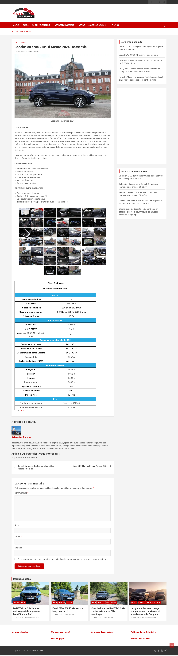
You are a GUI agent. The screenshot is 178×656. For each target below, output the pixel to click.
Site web (18, 548)
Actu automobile (35, 650)
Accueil (15, 31)
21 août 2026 (57, 614)
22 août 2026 (18, 618)
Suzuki (21, 411)
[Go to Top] (172, 645)
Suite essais (25, 31)
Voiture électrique (41, 25)
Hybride (81, 25)
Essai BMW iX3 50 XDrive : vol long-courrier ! (139, 55)
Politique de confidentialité (143, 632)
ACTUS (16, 25)
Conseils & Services (97, 25)
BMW (23, 602)
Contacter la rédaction (102, 632)
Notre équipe (57, 638)
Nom (17, 525)
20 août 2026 (136, 618)
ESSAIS (26, 25)
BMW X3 (62, 602)
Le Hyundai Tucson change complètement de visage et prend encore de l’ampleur (145, 611)
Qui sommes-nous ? (60, 632)
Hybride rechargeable (64, 25)
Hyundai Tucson (153, 602)
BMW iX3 (101, 602)
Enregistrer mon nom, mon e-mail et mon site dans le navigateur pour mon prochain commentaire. (62, 559)
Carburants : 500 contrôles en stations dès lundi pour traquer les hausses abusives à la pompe (138, 212)
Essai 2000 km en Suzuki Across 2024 (90, 466)
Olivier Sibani (69, 614)
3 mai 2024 (19, 51)
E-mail (18, 536)
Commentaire (21, 493)
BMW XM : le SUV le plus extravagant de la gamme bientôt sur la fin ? (26, 611)
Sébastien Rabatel (31, 51)
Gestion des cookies (140, 638)
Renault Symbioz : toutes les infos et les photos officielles (36, 467)
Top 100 (115, 25)
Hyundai (141, 602)
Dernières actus (22, 578)
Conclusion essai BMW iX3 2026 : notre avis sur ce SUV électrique (108, 611)
